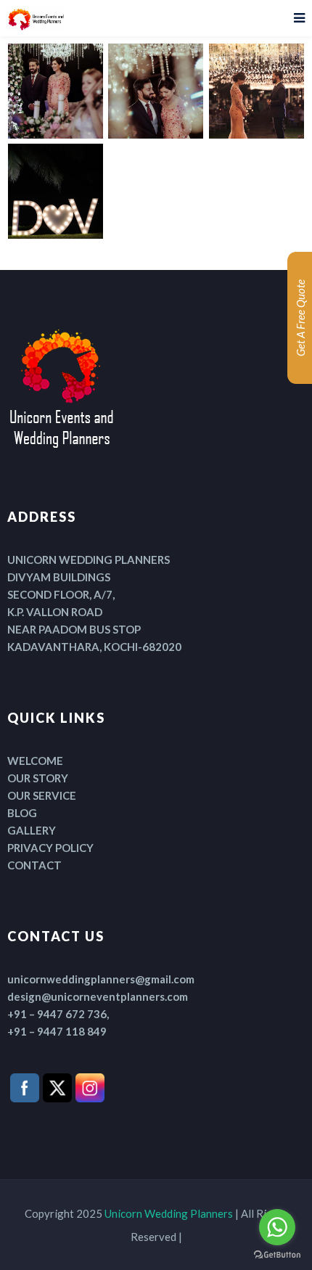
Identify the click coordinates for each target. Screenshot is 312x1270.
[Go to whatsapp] (277, 1227)
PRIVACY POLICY (50, 847)
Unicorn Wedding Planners (168, 1213)
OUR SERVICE (41, 795)
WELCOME (35, 760)
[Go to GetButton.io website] (277, 1255)
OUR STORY (37, 777)
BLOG (22, 812)
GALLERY (31, 830)
